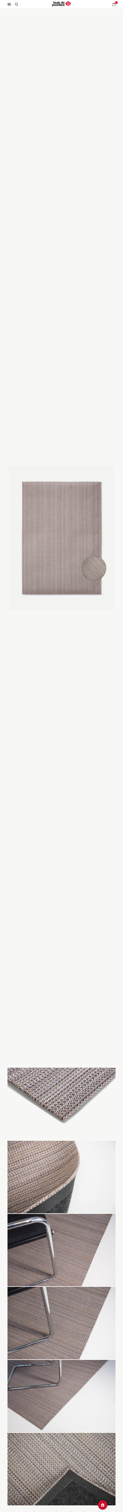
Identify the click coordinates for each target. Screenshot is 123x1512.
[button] (10, 4)
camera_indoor (102, 1505)
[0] (114, 4)
